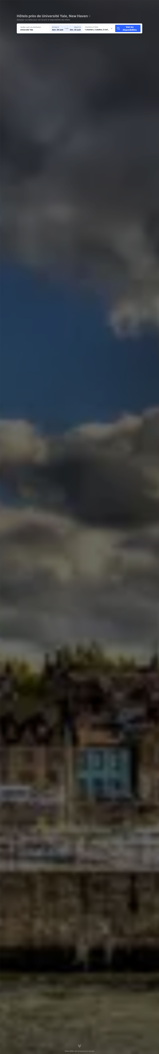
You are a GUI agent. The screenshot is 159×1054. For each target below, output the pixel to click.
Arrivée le (55, 27)
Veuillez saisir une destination (30, 27)
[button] (133, 3)
